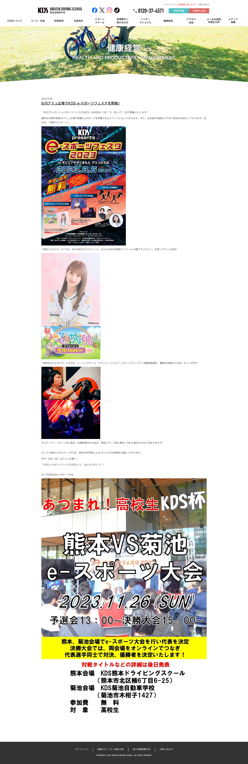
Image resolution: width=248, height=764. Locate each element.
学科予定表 (178, 10)
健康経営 (168, 21)
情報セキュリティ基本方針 (111, 749)
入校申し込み (199, 10)
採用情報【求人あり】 (187, 4)
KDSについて (14, 21)
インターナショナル (145, 20)
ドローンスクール (99, 20)
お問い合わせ (203, 4)
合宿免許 (78, 21)
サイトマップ (170, 4)
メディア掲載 (233, 21)
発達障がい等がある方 (122, 20)
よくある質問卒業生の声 (214, 21)
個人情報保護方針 (141, 749)
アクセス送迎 (191, 20)
